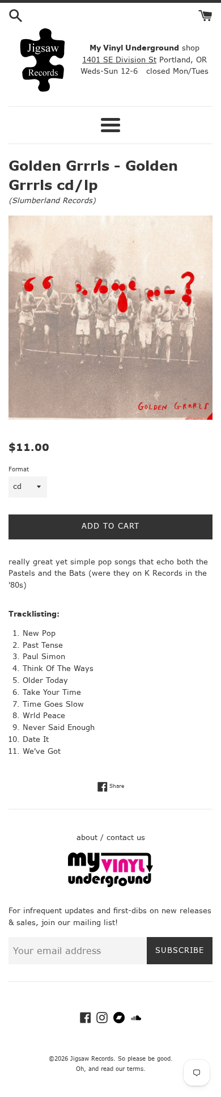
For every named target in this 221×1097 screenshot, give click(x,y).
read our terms (122, 1069)
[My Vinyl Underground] (110, 884)
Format (18, 469)
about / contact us (110, 837)
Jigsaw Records (91, 1058)
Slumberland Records (52, 200)
